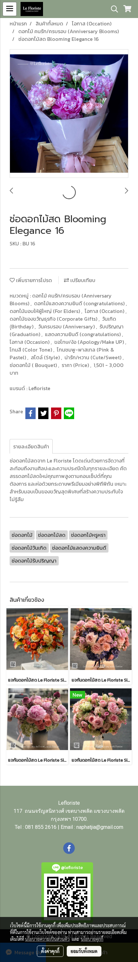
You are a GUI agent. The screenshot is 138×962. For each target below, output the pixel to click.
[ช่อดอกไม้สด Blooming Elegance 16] (69, 114)
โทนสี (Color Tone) (31, 349)
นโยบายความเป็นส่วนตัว (47, 939)
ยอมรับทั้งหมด (84, 951)
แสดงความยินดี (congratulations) (83, 334)
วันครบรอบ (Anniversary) (67, 326)
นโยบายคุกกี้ (92, 939)
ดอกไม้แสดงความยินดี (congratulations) (80, 303)
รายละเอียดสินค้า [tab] (31, 446)
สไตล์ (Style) (46, 357)
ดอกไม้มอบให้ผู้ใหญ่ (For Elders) (45, 311)
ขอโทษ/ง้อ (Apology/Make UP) (89, 342)
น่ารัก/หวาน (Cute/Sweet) (94, 357)
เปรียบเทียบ (82, 280)
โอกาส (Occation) (105, 311)
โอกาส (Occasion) (30, 342)
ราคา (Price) (76, 365)
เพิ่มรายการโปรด (33, 280)
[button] (112, 9)
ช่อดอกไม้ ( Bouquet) (34, 365)
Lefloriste (39, 388)
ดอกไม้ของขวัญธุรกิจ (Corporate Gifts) (54, 319)
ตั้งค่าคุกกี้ (50, 951)
